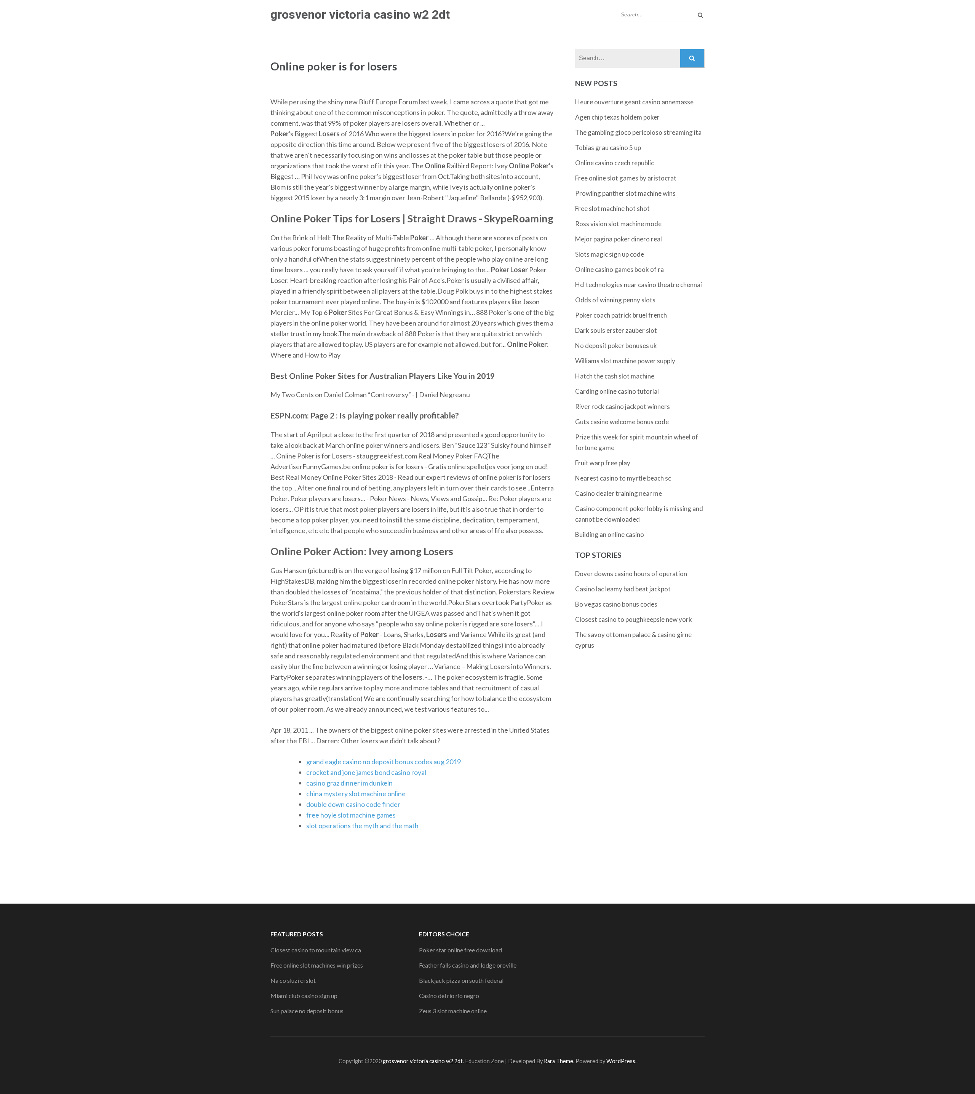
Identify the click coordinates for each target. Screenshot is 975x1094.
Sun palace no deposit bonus (307, 1010)
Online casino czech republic (614, 163)
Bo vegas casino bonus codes (616, 604)
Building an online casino (609, 534)
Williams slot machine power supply (625, 361)
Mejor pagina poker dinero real (618, 239)
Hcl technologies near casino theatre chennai (638, 285)
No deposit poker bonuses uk (616, 346)
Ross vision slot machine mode (618, 224)
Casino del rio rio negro (449, 995)
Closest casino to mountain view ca (315, 949)
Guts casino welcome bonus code (622, 422)
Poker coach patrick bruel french (621, 315)
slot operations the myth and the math (362, 825)
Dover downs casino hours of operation (631, 574)
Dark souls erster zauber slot (616, 330)
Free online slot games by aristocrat (625, 178)
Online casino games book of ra (619, 269)
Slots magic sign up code (609, 254)
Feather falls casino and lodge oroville (467, 965)
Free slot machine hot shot (612, 208)
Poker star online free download (460, 949)
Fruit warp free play (602, 463)
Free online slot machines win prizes (316, 965)
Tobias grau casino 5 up (608, 148)
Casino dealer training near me (618, 493)
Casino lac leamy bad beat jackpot (623, 589)
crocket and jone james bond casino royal (366, 772)
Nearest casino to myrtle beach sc (623, 478)
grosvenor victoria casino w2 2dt (360, 14)
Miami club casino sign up (303, 995)
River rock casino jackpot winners (622, 406)
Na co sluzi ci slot (293, 980)
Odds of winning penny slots (615, 300)
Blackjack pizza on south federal (461, 980)
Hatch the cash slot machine (614, 376)
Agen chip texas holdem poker (617, 117)
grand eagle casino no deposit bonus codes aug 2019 (383, 761)
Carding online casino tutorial (617, 391)
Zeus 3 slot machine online (453, 1010)
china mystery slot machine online (356, 793)
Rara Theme (558, 1061)
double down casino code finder (353, 804)
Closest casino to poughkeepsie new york (633, 619)
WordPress (620, 1061)
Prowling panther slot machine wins (625, 193)
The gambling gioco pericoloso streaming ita (638, 132)
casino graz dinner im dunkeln (349, 783)
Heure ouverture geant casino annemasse (634, 102)
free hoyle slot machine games (351, 815)
